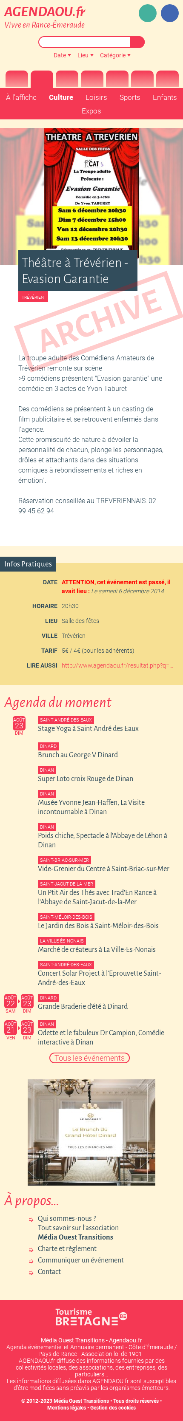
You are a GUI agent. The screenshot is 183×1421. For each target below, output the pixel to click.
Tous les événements (89, 1057)
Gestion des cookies (113, 1408)
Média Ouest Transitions (81, 1401)
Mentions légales (66, 1408)
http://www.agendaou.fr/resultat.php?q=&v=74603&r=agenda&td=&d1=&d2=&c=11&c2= (119, 665)
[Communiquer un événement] (148, 13)
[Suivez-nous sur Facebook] (170, 13)
